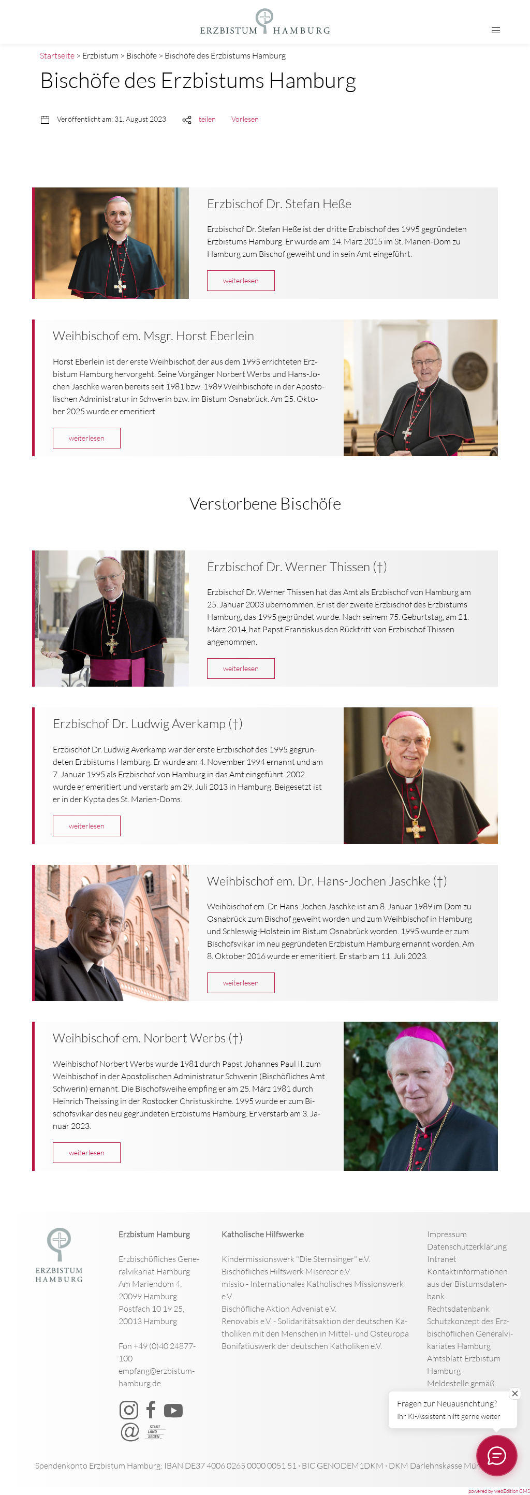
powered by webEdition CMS (499, 1491)
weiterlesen (241, 280)
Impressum (447, 1234)
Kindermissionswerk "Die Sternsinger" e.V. (296, 1259)
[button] (496, 30)
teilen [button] (207, 118)
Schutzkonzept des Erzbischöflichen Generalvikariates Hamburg (470, 1333)
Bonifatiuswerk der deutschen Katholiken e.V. (302, 1346)
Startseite (57, 55)
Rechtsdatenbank (458, 1308)
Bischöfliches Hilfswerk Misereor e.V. (286, 1271)
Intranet (442, 1259)
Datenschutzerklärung (467, 1246)
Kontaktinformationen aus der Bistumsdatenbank (467, 1283)
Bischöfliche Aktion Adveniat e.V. (279, 1308)
